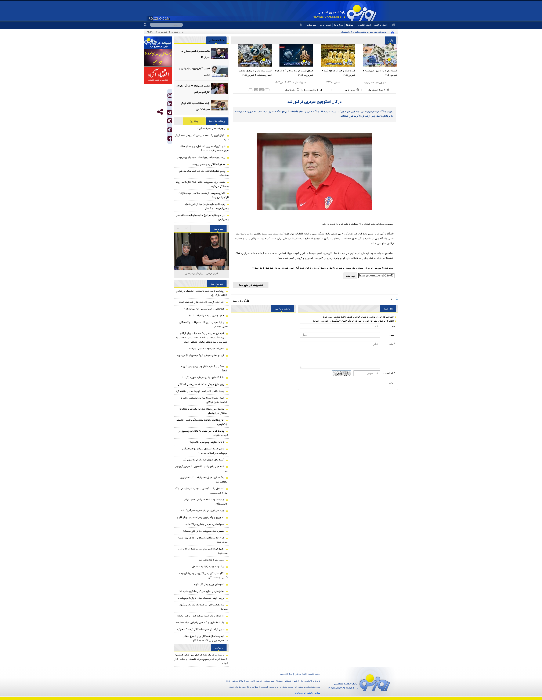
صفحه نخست (314, 674)
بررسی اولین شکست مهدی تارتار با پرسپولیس (201, 598)
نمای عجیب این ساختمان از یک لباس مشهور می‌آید (203, 607)
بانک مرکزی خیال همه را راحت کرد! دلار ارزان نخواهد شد (204, 479)
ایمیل (392, 334)
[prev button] (187, 228)
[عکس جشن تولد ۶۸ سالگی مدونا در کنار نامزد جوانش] (219, 88)
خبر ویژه (368, 82)
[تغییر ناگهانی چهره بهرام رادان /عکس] (219, 71)
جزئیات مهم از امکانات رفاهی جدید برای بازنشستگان (206, 502)
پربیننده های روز (217, 121)
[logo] (359, 681)
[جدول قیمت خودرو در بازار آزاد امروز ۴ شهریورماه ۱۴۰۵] (294, 55)
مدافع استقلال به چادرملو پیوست (208, 164)
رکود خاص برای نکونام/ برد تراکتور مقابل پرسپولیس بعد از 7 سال (207, 206)
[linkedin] (169, 105)
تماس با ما (325, 24)
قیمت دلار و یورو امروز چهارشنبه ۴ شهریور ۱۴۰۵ (380, 73)
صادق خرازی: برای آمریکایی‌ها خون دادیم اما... (201, 591)
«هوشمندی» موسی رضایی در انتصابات (204, 524)
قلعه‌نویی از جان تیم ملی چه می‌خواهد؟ (204, 309)
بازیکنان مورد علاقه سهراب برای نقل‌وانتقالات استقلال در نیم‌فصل (204, 411)
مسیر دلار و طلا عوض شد (211, 560)
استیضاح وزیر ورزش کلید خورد (209, 584)
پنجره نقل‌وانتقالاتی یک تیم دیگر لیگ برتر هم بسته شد (204, 173)
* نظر (392, 343)
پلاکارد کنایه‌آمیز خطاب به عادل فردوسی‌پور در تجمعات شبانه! (203, 433)
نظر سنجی (311, 24)
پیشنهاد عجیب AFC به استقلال (208, 567)
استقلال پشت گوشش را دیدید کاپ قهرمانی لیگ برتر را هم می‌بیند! (201, 491)
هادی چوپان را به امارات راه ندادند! (206, 316)
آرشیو (296, 680)
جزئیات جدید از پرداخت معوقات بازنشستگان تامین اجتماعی (203, 324)
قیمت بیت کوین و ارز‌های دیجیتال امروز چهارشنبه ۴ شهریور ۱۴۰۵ (254, 73)
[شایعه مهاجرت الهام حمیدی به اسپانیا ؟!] (219, 53)
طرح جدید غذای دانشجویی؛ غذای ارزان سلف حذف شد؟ (203, 540)
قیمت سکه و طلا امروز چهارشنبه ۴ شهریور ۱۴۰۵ (338, 73)
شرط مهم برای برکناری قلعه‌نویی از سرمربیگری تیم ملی (201, 468)
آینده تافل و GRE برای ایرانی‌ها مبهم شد (203, 460)
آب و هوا (250, 680)
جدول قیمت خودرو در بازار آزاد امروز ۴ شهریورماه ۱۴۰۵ (294, 73)
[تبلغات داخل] (158, 42)
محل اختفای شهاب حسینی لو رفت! (206, 349)
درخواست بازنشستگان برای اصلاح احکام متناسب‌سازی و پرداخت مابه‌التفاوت (206, 638)
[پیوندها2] (158, 58)
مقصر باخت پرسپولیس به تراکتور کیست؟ (203, 531)
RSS (228, 680)
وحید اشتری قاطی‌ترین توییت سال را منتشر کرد (200, 391)
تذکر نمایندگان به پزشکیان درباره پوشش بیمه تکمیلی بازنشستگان (203, 575)
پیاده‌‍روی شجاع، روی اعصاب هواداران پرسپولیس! (200, 157)
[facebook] (169, 139)
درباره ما (338, 24)
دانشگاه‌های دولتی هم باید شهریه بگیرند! (203, 377)
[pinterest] (169, 131)
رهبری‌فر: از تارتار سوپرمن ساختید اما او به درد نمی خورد (203, 551)
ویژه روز (194, 121)
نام (393, 325)
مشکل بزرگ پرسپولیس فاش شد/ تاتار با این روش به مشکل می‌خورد (202, 184)
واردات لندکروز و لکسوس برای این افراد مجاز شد (200, 623)
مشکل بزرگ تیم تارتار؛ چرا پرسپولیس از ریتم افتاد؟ (204, 368)
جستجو (288, 680)
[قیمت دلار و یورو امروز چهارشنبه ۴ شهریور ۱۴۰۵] (377, 55)
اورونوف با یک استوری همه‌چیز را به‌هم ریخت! (200, 616)
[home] (392, 25)
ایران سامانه (300, 692)
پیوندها (349, 24)
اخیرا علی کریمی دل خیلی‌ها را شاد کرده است (201, 302)
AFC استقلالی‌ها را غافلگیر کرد (210, 129)
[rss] (301, 24)
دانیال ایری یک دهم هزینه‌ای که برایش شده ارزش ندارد (201, 137)
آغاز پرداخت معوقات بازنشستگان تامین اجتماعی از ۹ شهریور (202, 422)
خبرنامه (259, 680)
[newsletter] (250, 285)
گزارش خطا (239, 301)
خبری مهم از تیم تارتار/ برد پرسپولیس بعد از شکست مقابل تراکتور (204, 400)
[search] (147, 25)
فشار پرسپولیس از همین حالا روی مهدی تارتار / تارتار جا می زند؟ (203, 195)
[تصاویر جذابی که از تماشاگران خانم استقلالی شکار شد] (201, 260)
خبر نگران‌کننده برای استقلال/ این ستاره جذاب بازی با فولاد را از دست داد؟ (204, 148)
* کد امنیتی (389, 373)
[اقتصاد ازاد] (158, 75)
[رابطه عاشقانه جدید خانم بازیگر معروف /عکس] (219, 106)
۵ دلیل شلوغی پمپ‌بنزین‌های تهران (206, 442)
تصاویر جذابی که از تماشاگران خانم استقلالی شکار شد (201, 276)
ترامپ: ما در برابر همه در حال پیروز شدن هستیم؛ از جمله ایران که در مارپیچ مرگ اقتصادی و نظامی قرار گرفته (201, 659)
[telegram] (169, 112)
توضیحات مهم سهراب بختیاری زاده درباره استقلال (363, 31)
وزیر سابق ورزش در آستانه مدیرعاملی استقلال (201, 384)
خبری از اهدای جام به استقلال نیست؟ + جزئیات (200, 629)
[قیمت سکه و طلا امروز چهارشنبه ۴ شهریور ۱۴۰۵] (335, 55)
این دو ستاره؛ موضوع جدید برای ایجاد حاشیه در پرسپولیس (203, 217)
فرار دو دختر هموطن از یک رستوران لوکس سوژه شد (202, 357)
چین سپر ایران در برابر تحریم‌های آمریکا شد (202, 511)
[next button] (178, 228)
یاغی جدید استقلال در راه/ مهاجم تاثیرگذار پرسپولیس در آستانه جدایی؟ (205, 451)
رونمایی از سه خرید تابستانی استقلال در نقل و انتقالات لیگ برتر (202, 293)
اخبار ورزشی (381, 82)
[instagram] (169, 96)
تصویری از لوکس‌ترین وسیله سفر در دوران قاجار (200, 517)
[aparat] (169, 120)
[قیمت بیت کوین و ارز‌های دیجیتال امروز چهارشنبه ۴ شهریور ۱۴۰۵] (252, 55)
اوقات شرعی (237, 680)
